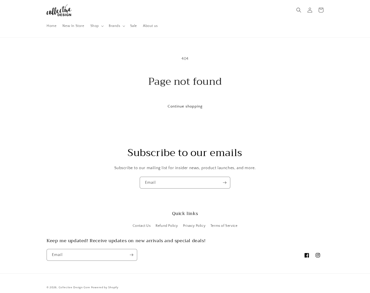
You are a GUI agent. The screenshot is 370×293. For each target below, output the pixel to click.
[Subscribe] (224, 183)
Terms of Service (224, 226)
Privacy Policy (194, 226)
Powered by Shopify (105, 287)
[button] (96, 26)
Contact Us (142, 226)
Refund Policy (167, 226)
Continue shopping (185, 106)
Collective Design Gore (74, 287)
